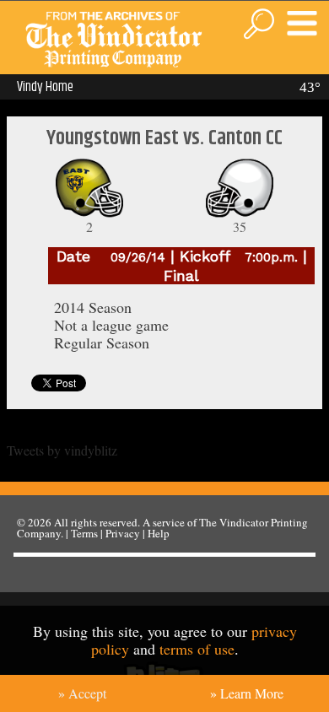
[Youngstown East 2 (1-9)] (89, 213)
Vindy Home (45, 87)
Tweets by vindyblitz (62, 450)
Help (159, 533)
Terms (84, 533)
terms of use (197, 649)
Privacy (122, 533)
